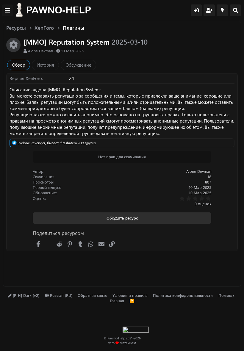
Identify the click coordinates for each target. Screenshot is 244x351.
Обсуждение (78, 65)
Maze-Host (128, 343)
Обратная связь (92, 295)
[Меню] (7, 10)
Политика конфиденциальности (183, 295)
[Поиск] (235, 10)
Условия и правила (130, 295)
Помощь (226, 295)
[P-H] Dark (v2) (25, 295)
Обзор (18, 65)
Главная (117, 300)
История (45, 65)
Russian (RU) (60, 295)
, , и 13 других (57, 142)
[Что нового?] (222, 10)
